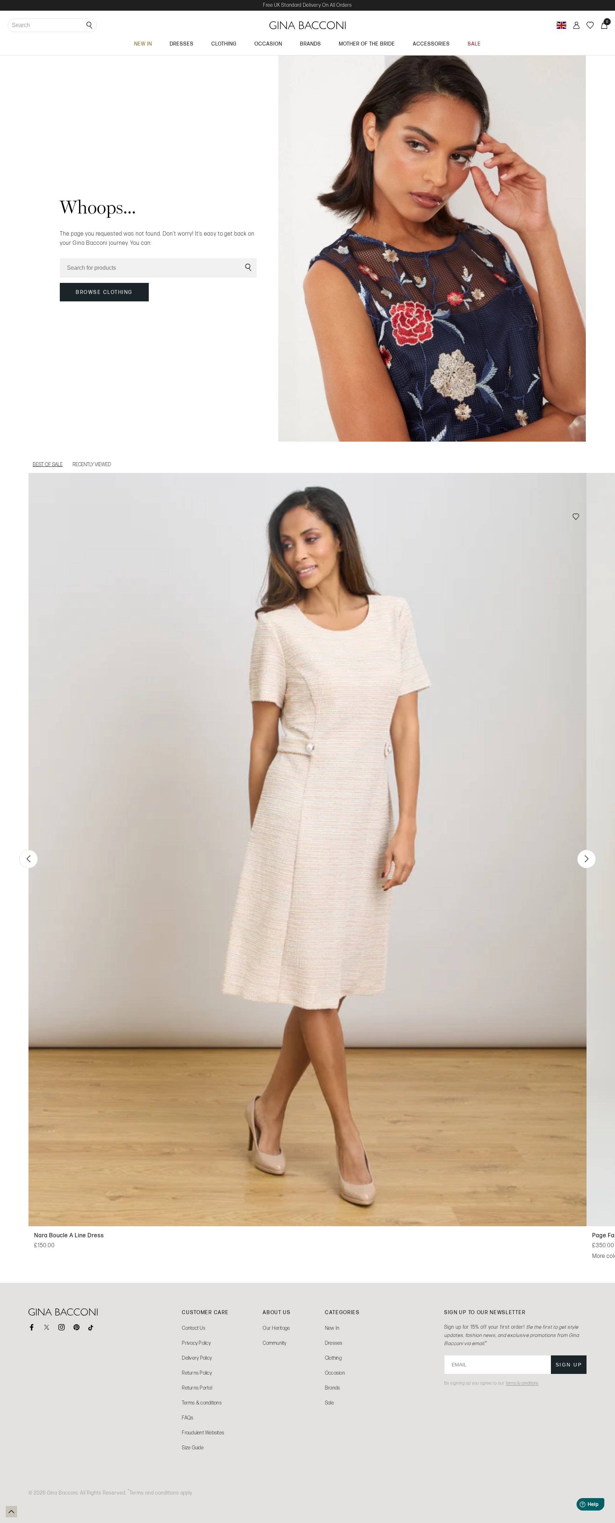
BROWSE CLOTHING (104, 292)
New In (332, 1328)
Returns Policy (197, 1373)
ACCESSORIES (431, 44)
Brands (332, 1388)
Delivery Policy (197, 1358)
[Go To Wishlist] (590, 25)
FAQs (187, 1418)
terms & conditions (522, 1383)
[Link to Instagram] (61, 1327)
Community (274, 1343)
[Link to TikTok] (91, 1327)
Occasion (335, 1373)
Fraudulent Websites (203, 1433)
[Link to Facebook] (31, 1327)
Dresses (334, 1343)
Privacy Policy (196, 1343)
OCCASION (268, 44)
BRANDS (310, 44)
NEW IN (143, 44)
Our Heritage (276, 1328)
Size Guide (193, 1448)
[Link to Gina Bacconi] (307, 25)
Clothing (333, 1358)
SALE (474, 44)
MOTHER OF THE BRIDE (367, 44)
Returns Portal (197, 1388)
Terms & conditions (202, 1403)
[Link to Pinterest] (76, 1327)
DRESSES (182, 44)
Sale (329, 1403)
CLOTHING (224, 44)
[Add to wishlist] (576, 517)
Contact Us (193, 1328)
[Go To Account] (576, 25)
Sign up (569, 1364)
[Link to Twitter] (46, 1327)
